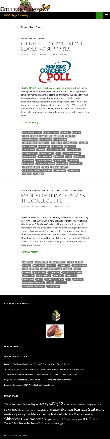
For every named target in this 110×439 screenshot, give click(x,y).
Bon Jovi (51, 265)
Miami (6, 415)
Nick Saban (28, 160)
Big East (26, 265)
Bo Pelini (70, 136)
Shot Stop (78, 279)
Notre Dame (60, 160)
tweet (35, 423)
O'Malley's (71, 276)
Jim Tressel (70, 146)
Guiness (68, 269)
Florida (14, 409)
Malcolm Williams (72, 153)
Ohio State (73, 160)
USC (49, 423)
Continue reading (31, 122)
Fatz (25, 269)
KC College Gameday (16, 15)
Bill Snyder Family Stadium (52, 136)
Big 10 (25, 136)
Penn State (62, 163)
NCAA (69, 157)
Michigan (14, 414)
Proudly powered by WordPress (16, 435)
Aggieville (27, 262)
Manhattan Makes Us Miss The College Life (53, 198)
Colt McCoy (64, 265)
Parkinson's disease (45, 163)
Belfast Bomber (57, 262)
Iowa (46, 410)
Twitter (27, 174)
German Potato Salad (51, 269)
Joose (77, 269)
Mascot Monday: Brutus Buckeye (69, 369)
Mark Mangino (44, 276)
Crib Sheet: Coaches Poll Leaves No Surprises (52, 46)
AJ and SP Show (51, 132)
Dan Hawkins (60, 139)
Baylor (35, 404)
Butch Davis (46, 139)
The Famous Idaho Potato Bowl (37, 170)
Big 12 (34, 136)
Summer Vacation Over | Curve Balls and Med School (27, 369)
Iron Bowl (44, 146)
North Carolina (44, 160)
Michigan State (25, 415)
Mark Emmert (29, 157)
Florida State (70, 143)
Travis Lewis (60, 170)
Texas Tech (61, 283)
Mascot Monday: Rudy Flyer (65, 374)
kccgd (6, 364)
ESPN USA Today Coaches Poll (35, 143)
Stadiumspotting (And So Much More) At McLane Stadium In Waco (42, 379)
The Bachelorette (59, 167)
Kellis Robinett (30, 153)
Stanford (79, 419)
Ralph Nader (76, 163)
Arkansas (19, 405)
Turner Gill (74, 170)
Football (33, 39)
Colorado (96, 404)
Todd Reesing (53, 286)
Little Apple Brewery (72, 272)
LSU (58, 153)
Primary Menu (106, 15)
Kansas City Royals (56, 150)
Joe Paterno (28, 150)
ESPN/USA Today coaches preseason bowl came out (50, 87)
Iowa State (55, 409)
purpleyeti (46, 54)
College (25, 39)
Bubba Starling (30, 139)
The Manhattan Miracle (33, 286)
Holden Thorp (29, 146)
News (41, 39)
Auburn (77, 132)
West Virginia (58, 423)
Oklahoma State (32, 419)
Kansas (41, 150)
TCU (85, 419)
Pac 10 (39, 279)
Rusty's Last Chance (54, 279)
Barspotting (27, 191)
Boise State (79, 404)
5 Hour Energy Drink (32, 132)
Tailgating (78, 191)
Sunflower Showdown (33, 283)
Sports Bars (71, 419)
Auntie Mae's (41, 262)
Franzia (83, 143)
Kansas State (74, 150)
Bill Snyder (39, 265)
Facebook (56, 143)
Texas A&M (11, 423)
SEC (68, 279)
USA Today (39, 174)
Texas (45, 167)
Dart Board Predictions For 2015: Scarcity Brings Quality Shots (41, 364)
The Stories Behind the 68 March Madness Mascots (26, 374)
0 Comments (61, 54)
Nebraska (79, 157)
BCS (41, 404)
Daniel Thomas (79, 265)
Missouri (59, 157)
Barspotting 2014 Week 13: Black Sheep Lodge (33, 385)
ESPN (7, 410)
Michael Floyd (45, 157)
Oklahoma (28, 163)
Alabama (66, 132)
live (99, 410)
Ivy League (57, 146)
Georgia (40, 410)
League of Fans (47, 153)
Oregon (48, 419)
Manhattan (28, 276)
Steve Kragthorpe (31, 167)
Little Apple (54, 272)
